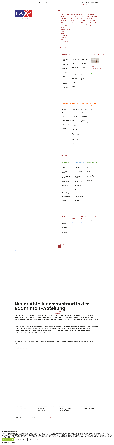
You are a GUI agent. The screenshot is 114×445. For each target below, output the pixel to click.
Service (62, 244)
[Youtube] (19, 410)
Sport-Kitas (63, 155)
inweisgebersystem (92, 420)
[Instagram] (18, 410)
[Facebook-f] (16, 410)
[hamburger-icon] (59, 10)
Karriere (62, 210)
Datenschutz (94, 418)
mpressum (85, 418)
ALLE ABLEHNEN (21, 439)
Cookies (3, 427)
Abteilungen (63, 47)
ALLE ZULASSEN (8, 439)
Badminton (58, 313)
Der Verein (63, 12)
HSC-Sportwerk (64, 97)
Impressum (13, 442)
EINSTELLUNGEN (34, 439)
